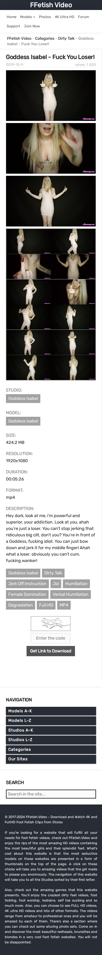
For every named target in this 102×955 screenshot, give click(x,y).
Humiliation (76, 583)
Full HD (46, 605)
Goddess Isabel (23, 398)
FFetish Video (51, 5)
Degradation (20, 605)
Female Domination (27, 594)
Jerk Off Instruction (27, 583)
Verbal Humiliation (70, 594)
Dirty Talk (53, 573)
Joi (56, 583)
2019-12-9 (14, 65)
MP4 (64, 605)
